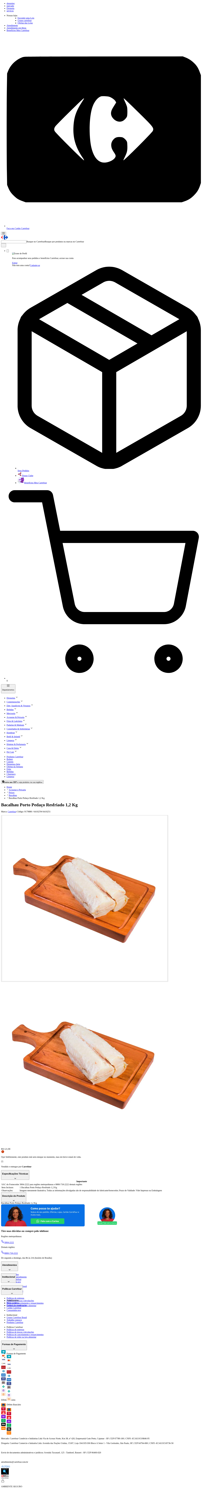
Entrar (14, 263)
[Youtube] (9, 1467)
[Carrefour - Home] (4, 239)
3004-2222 (9, 1242)
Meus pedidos (13, 1303)
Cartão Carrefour (14, 1308)
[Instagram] (6, 1467)
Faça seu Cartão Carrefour (18, 228)
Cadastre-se (35, 265)
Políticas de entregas (15, 1298)
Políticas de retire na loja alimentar (21, 1337)
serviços (10, 11)
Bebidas (10, 771)
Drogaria (10, 8)
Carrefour (12, 811)
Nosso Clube (27, 475)
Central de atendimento (17, 1277)
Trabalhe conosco (14, 1320)
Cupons (10, 762)
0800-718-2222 (11, 1253)
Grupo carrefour (25, 20)
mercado (10, 6)
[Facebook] (2, 1467)
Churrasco (11, 774)
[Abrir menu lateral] (3, 233)
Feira (9, 769)
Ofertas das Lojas (25, 23)
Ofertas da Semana (15, 766)
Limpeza (10, 776)
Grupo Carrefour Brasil (17, 1317)
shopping (11, 3)
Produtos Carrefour (15, 757)
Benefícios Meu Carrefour (18, 30)
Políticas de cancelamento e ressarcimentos (25, 1303)
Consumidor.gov (14, 1310)
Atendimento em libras (16, 28)
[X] (4, 1467)
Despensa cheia (13, 764)
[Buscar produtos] (3, 245)
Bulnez (10, 759)
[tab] (84, 898)
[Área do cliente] (8, 250)
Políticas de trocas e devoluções (20, 1300)
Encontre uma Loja (26, 18)
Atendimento (12, 25)
